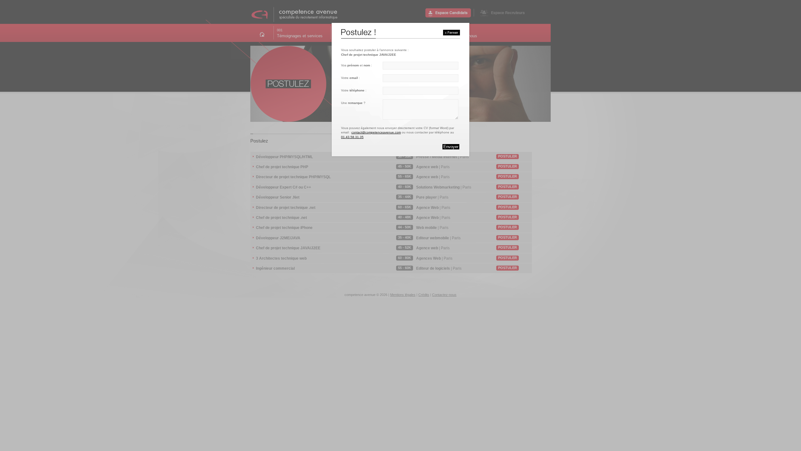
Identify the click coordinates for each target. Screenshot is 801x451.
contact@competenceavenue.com (376, 132)
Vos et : (356, 65)
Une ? (353, 103)
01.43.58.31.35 (352, 137)
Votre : (350, 78)
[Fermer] (451, 32)
